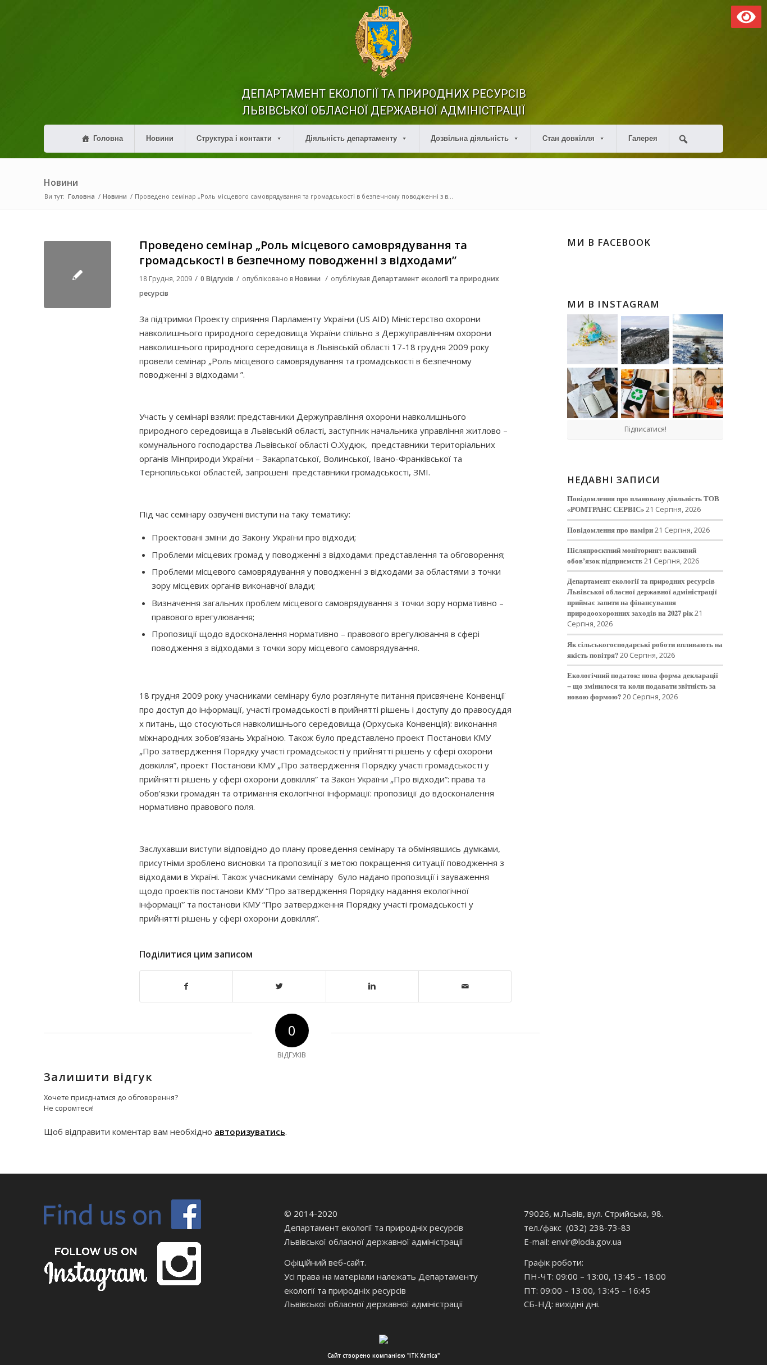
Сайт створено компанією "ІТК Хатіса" (383, 1355)
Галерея (643, 138)
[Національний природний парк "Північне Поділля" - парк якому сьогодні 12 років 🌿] (698, 339)
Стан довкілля (568, 138)
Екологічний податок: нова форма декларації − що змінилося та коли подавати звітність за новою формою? (642, 686)
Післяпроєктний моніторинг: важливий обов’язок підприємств (631, 555)
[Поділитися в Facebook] (186, 986)
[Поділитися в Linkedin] (372, 986)
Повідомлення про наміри (610, 530)
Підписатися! (645, 429)
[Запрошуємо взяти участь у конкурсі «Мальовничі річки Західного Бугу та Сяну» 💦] (698, 393)
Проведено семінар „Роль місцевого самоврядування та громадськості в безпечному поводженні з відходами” (303, 252)
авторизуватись (249, 1131)
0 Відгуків (217, 278)
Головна (108, 138)
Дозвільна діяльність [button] (470, 138)
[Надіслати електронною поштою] (465, 986)
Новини (160, 138)
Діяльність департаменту (351, 138)
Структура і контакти (234, 138)
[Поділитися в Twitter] (279, 986)
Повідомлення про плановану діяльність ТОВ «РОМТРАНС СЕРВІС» (643, 503)
